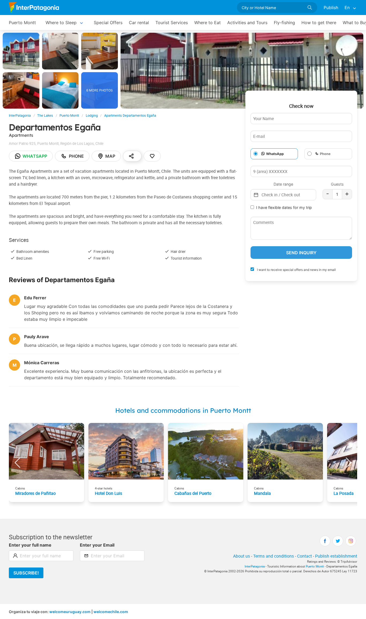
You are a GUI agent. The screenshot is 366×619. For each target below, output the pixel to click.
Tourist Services (171, 22)
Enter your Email (97, 545)
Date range (283, 184)
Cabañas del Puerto (192, 493)
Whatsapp (35, 156)
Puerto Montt (22, 22)
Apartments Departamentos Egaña (130, 115)
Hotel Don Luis (108, 493)
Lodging (92, 115)
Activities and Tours (247, 22)
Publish (331, 7)
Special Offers (108, 22)
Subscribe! (26, 573)
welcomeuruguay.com (70, 611)
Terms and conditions (273, 556)
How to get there (318, 22)
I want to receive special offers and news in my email (296, 270)
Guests (337, 184)
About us (241, 556)
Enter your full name (30, 545)
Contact (304, 556)
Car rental (139, 22)
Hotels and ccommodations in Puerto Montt (183, 410)
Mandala (262, 493)
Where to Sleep (61, 22)
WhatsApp (275, 154)
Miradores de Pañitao (35, 493)
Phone (76, 156)
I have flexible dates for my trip (284, 207)
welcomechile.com (111, 611)
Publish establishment (336, 556)
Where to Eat (207, 22)
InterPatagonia (20, 115)
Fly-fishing (284, 22)
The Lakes (45, 115)
